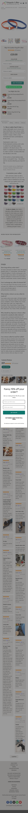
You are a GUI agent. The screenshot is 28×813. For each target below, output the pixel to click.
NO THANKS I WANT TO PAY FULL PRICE (14, 418)
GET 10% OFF (14, 412)
